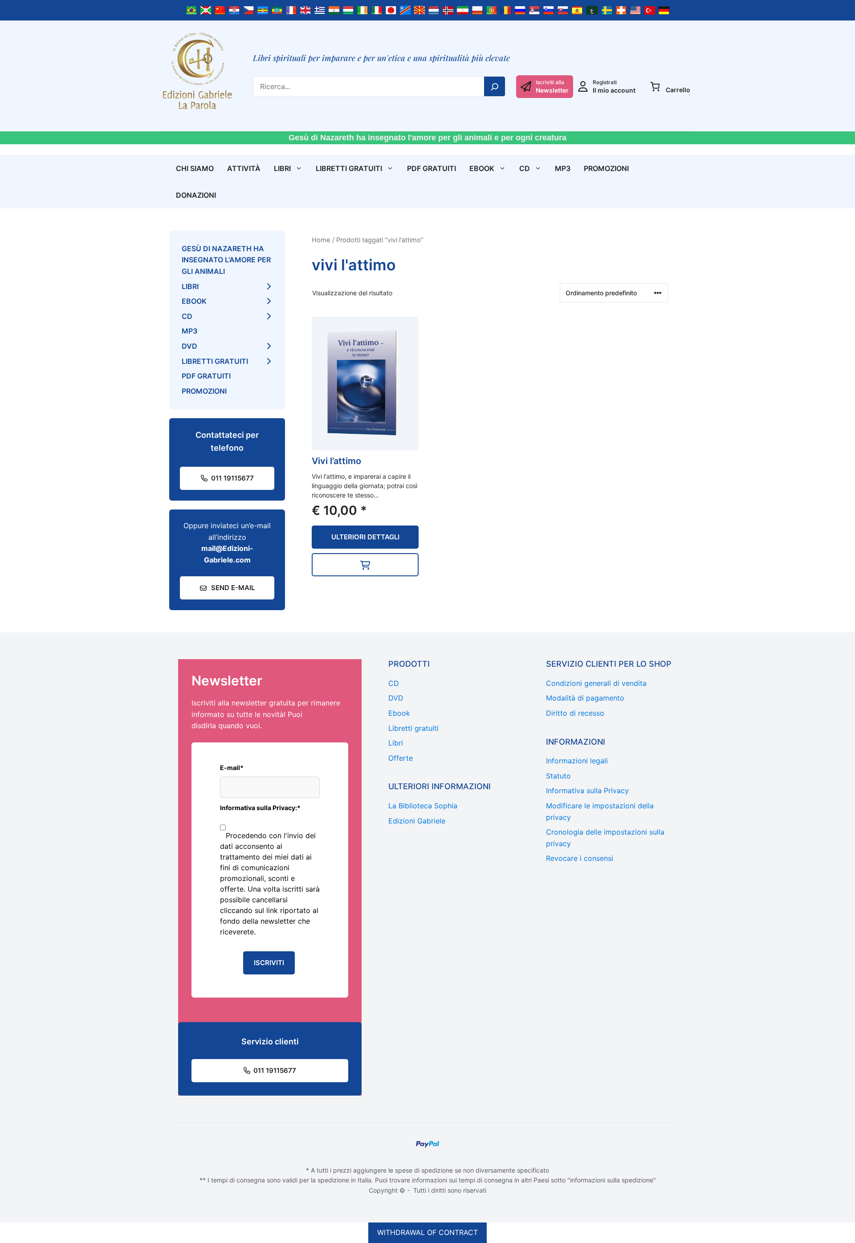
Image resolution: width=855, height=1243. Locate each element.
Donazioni (196, 195)
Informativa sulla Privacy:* (260, 807)
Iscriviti (269, 962)
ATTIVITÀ (244, 168)
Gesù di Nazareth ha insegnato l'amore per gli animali (226, 260)
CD (524, 168)
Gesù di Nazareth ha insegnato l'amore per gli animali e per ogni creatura (427, 137)
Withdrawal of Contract (427, 1232)
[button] (365, 564)
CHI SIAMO (195, 168)
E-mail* (232, 767)
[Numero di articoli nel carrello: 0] (655, 86)
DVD (189, 346)
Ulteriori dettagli (365, 537)
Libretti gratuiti (349, 168)
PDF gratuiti (431, 168)
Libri (282, 168)
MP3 (562, 168)
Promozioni (606, 168)
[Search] (494, 86)
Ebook (481, 168)
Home (321, 240)
